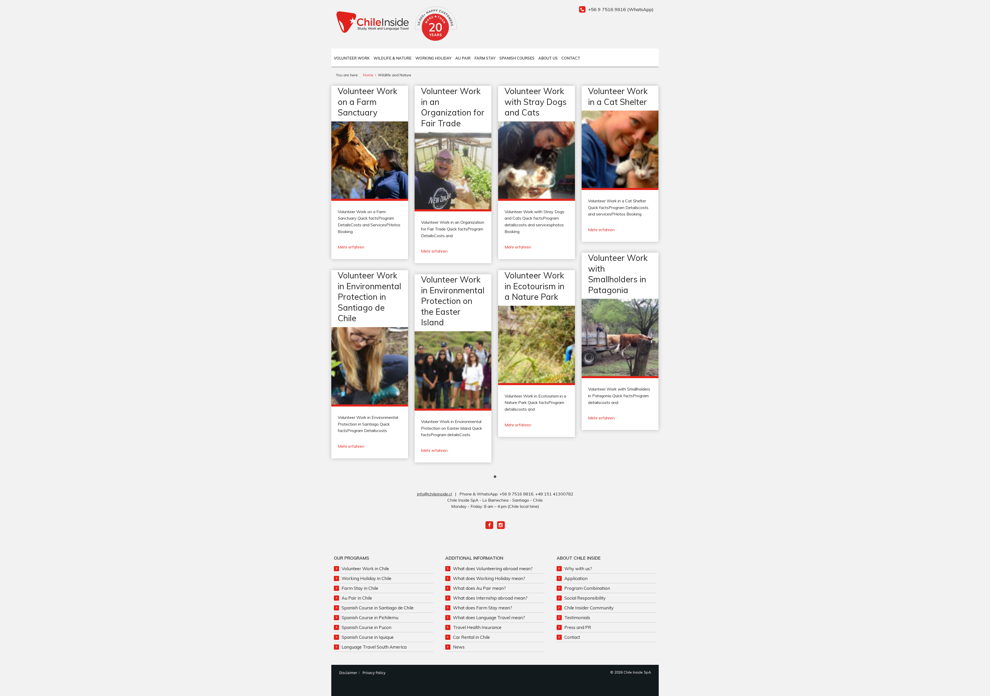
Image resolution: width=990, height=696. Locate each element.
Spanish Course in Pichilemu (370, 617)
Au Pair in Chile (357, 598)
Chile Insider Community (589, 607)
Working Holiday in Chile (366, 578)
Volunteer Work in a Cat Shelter (618, 96)
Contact (571, 58)
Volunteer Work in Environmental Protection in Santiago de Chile (369, 296)
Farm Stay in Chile (360, 588)
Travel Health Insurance (477, 627)
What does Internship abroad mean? (490, 598)
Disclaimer (348, 672)
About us (548, 58)
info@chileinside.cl (434, 493)
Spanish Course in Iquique (368, 637)
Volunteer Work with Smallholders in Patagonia (618, 274)
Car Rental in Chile (471, 637)
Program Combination (587, 588)
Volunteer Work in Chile (365, 568)
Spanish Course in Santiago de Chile (378, 607)
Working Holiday (433, 58)
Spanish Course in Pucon (366, 627)
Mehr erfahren (351, 247)
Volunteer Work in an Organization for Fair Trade (452, 107)
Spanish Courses (516, 58)
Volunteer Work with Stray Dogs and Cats (536, 102)
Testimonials (577, 617)
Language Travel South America (374, 647)
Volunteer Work (352, 58)
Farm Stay (485, 58)
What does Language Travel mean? (489, 617)
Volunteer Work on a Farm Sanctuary (367, 102)
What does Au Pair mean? (479, 588)
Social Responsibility (585, 598)
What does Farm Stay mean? (482, 607)
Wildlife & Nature (392, 58)
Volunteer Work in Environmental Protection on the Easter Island (452, 300)
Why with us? (578, 568)
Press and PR (577, 627)
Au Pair (463, 58)
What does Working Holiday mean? (489, 578)
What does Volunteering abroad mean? (493, 568)
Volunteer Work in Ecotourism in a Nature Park (534, 286)
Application (576, 578)
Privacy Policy (373, 672)
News (459, 647)
